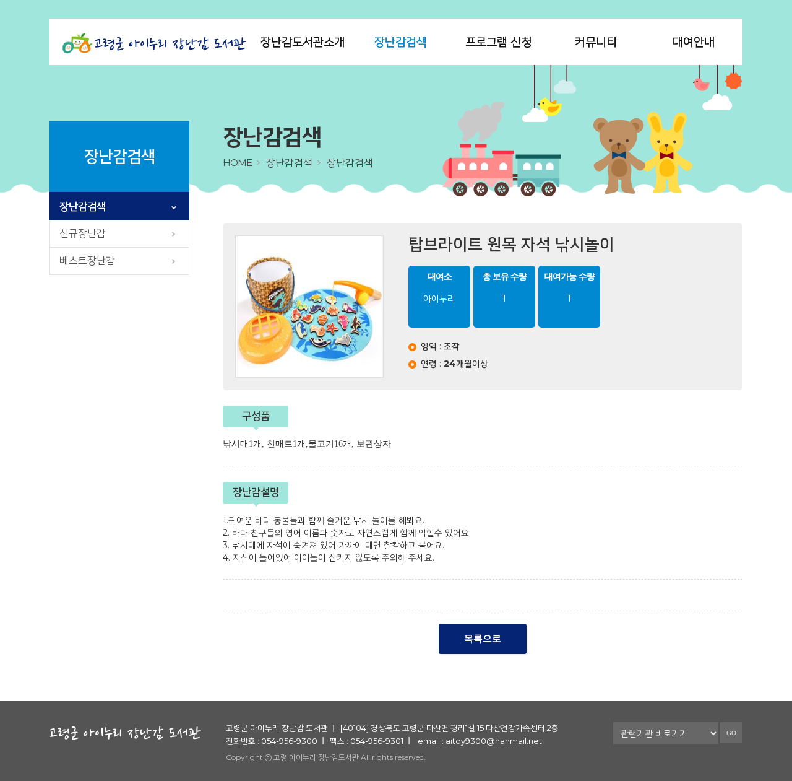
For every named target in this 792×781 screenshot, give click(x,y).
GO (731, 733)
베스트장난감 (87, 260)
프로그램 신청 (498, 42)
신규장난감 (82, 233)
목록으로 (482, 639)
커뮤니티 (596, 42)
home (237, 162)
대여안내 (694, 42)
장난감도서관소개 (302, 42)
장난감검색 (400, 42)
